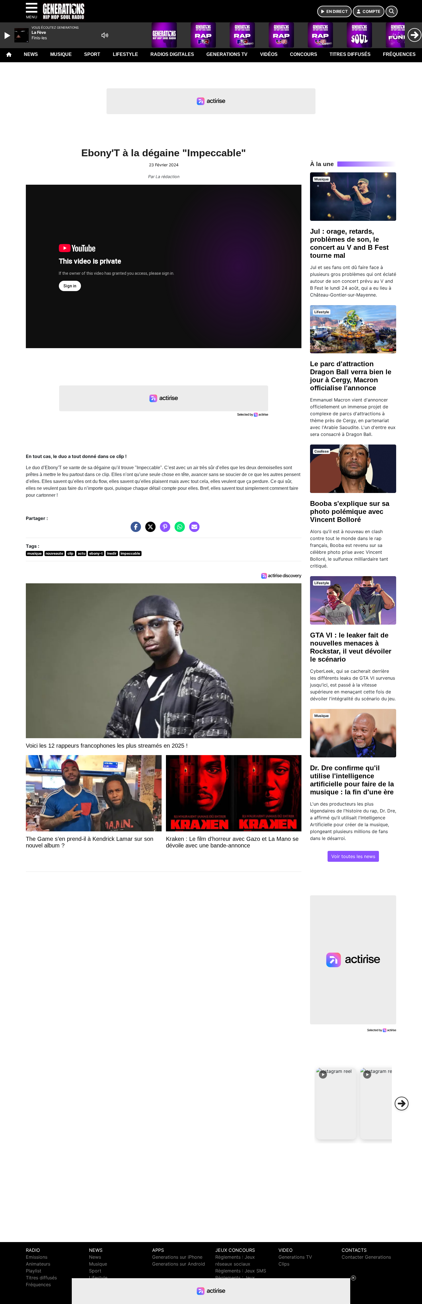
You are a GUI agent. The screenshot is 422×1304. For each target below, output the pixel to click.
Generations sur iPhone (177, 1257)
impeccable (130, 553)
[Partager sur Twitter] (149, 530)
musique (34, 553)
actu (81, 553)
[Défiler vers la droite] (402, 1103)
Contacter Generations (366, 1257)
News (31, 54)
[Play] (8, 35)
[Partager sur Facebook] (134, 530)
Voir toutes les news (353, 856)
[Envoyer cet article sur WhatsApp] (178, 530)
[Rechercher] (392, 11)
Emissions (36, 1257)
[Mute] (104, 35)
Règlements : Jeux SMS (240, 1271)
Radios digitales (172, 54)
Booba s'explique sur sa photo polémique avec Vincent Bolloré (349, 511)
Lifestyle (125, 54)
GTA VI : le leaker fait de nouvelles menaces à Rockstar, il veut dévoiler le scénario (350, 647)
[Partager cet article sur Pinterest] (163, 530)
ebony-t (96, 553)
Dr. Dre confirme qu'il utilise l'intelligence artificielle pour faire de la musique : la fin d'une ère (352, 780)
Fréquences (399, 54)
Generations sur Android (178, 1264)
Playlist (33, 1271)
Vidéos (269, 54)
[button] (336, 1103)
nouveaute (54, 553)
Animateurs (38, 1264)
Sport (92, 54)
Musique (61, 54)
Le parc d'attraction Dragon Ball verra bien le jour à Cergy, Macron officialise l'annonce (350, 376)
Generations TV (226, 54)
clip (70, 553)
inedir (112, 553)
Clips (283, 1264)
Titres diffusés (350, 54)
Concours (303, 54)
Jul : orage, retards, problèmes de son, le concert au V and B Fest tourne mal (349, 243)
